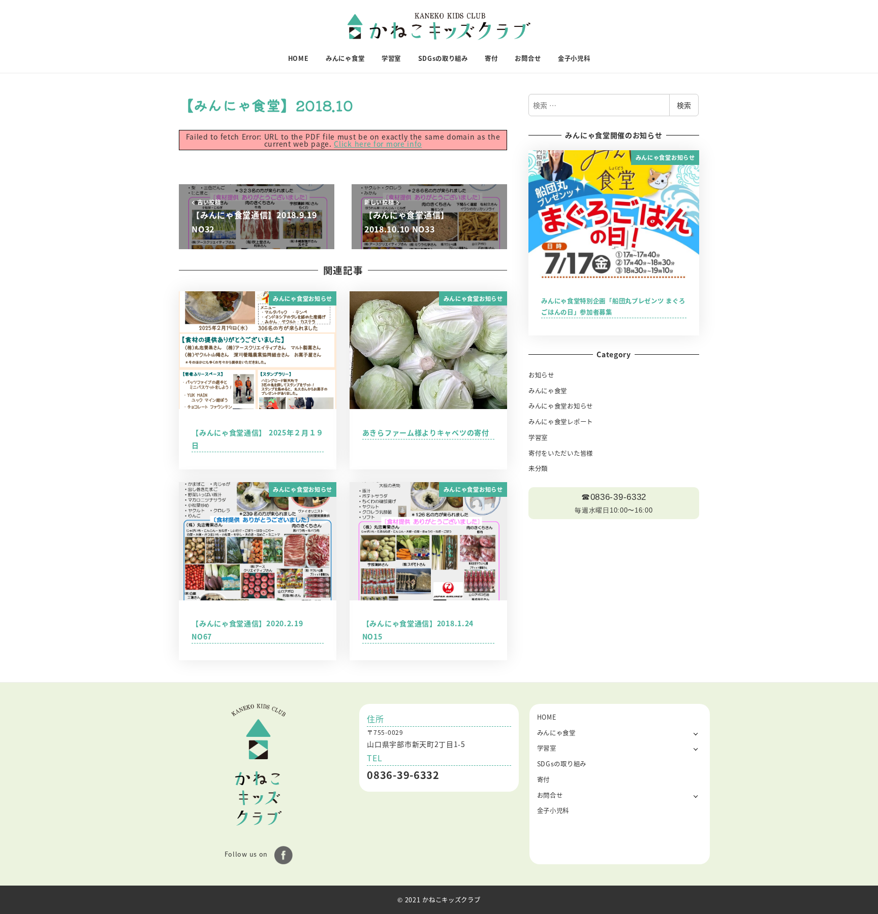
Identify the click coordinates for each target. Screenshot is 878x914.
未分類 (538, 468)
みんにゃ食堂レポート (560, 421)
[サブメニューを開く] (695, 733)
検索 (684, 105)
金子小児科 (553, 810)
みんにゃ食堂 (547, 390)
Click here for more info (378, 144)
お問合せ (550, 795)
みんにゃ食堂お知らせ (560, 406)
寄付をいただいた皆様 (560, 453)
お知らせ (541, 375)
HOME (546, 717)
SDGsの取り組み (561, 763)
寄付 (543, 779)
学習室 (538, 437)
